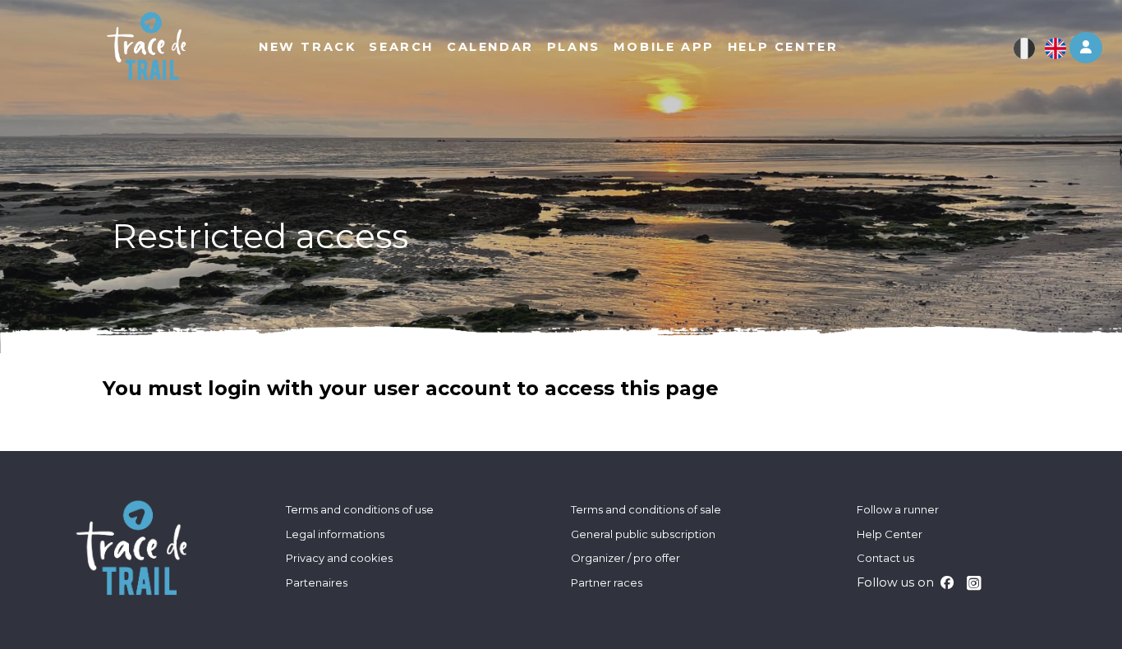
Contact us (885, 557)
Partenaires (316, 582)
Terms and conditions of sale (646, 509)
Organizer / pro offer (625, 557)
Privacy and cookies (339, 557)
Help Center (889, 534)
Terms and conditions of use (360, 509)
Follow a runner (898, 509)
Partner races (606, 582)
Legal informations (335, 534)
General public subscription (643, 534)
